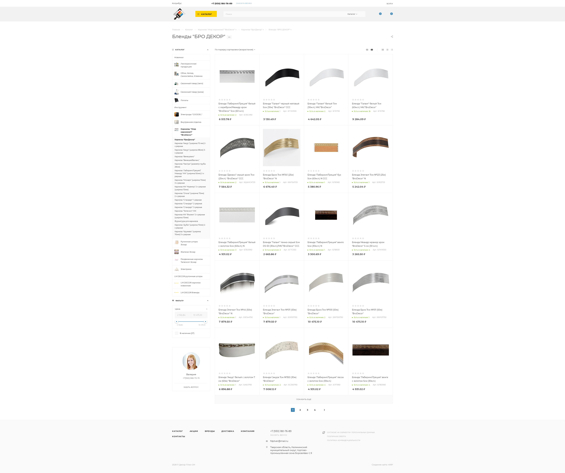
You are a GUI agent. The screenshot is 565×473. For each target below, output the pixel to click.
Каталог (177, 431)
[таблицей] (392, 49)
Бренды (210, 431)
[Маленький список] (367, 49)
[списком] (387, 49)
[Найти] (362, 14)
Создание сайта (379, 464)
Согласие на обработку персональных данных (351, 432)
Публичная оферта (336, 436)
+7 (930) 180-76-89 (221, 3)
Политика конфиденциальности (343, 440)
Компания (248, 431)
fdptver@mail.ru (279, 441)
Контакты (178, 436)
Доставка (227, 431)
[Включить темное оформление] (375, 3)
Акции (194, 431)
